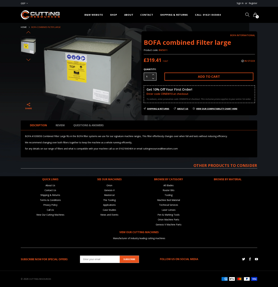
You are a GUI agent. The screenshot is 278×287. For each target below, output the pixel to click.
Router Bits (168, 190)
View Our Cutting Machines (50, 214)
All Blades (168, 185)
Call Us (50, 209)
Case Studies (109, 209)
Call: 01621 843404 (208, 14)
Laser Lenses (169, 209)
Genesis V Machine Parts (168, 224)
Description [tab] (38, 125)
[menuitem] (94, 15)
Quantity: (150, 69)
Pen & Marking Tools (169, 214)
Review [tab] (60, 125)
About (128, 14)
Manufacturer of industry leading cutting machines (139, 238)
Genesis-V (109, 190)
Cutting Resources (40, 278)
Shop (113, 14)
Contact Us (50, 190)
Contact (146, 14)
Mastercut (109, 195)
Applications (109, 204)
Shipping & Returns (174, 14)
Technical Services (168, 204)
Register (253, 3)
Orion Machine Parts (168, 219)
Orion (109, 185)
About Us (50, 185)
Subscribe (129, 259)
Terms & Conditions (50, 200)
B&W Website (93, 14)
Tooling (168, 195)
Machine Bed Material (168, 200)
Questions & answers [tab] (88, 125)
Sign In (240, 3)
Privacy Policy (50, 204)
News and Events (109, 214)
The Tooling (109, 200)
